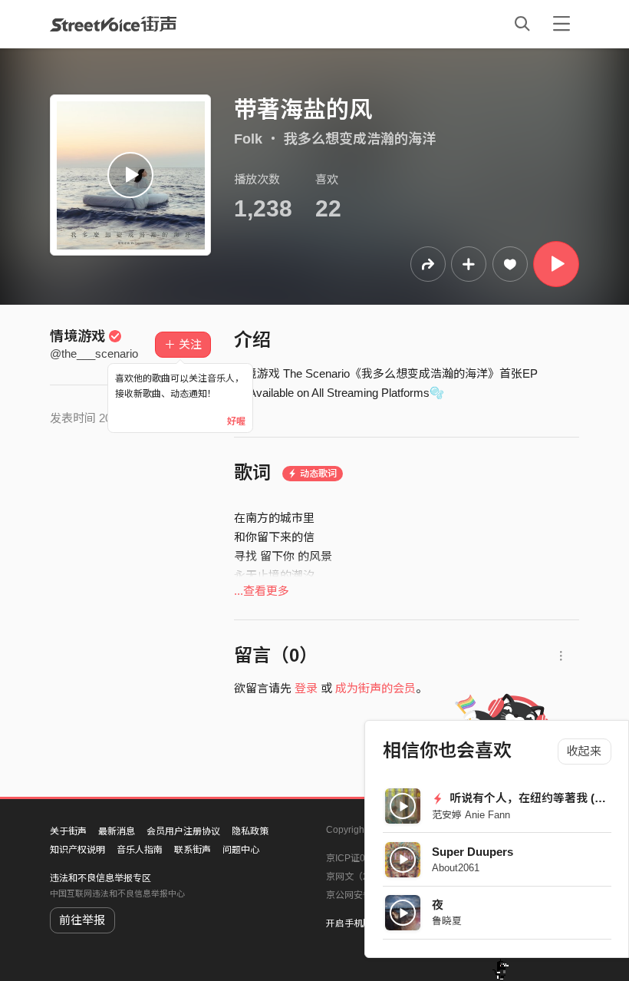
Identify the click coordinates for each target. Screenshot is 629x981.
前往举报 (82, 919)
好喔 (236, 421)
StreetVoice (113, 23)
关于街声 (68, 831)
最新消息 (116, 831)
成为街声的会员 (375, 688)
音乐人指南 (140, 849)
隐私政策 (250, 831)
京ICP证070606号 (363, 858)
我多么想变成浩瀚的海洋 (360, 139)
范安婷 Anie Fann (471, 815)
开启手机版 (349, 923)
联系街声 (192, 849)
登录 (306, 688)
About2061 (455, 868)
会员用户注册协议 (183, 831)
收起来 (584, 751)
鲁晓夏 (447, 920)
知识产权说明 (77, 849)
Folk (248, 139)
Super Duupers (472, 851)
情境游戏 (77, 336)
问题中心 (240, 849)
